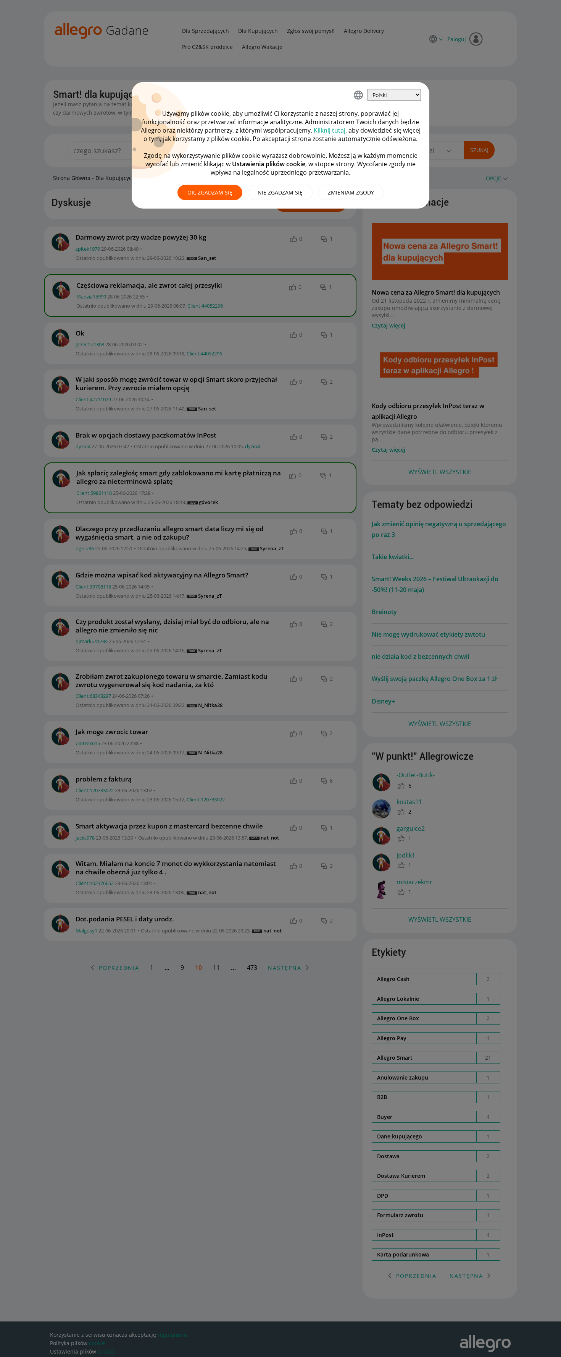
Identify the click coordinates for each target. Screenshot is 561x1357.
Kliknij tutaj (329, 130)
